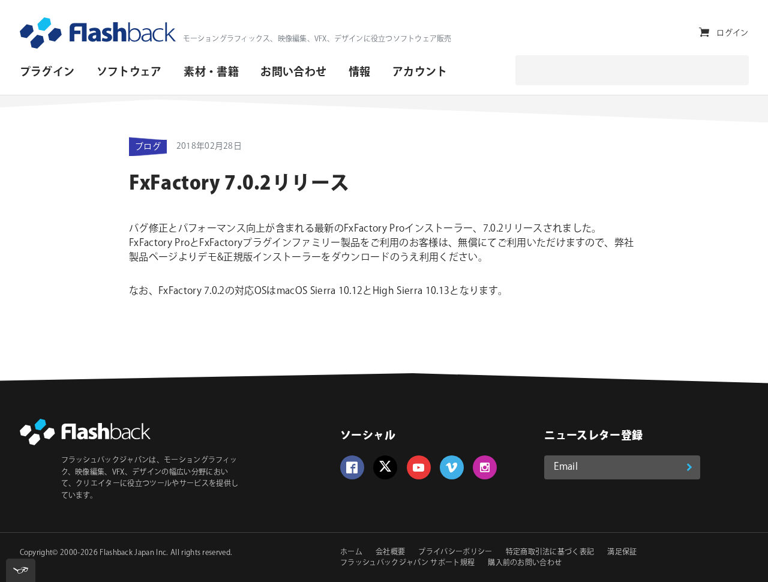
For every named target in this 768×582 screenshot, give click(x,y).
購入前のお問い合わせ (525, 563)
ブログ (148, 147)
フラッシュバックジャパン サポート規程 (407, 563)
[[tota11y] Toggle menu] (20, 570)
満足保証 (622, 552)
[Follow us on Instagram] (485, 467)
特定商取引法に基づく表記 (550, 552)
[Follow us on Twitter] (385, 467)
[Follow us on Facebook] (352, 467)
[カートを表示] (704, 32)
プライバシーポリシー (455, 552)
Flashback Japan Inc (133, 553)
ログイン (732, 33)
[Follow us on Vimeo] (452, 467)
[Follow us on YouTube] (419, 467)
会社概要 (390, 552)
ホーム (351, 552)
